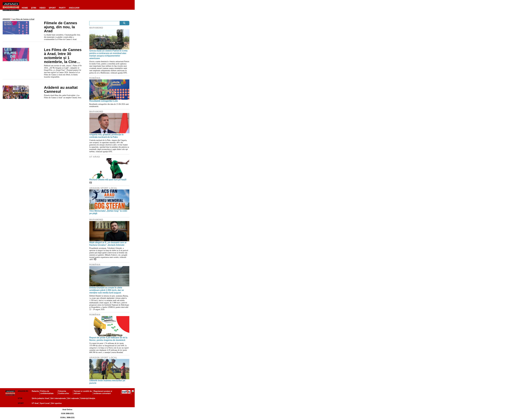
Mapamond (96, 28)
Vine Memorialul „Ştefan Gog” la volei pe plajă (108, 212)
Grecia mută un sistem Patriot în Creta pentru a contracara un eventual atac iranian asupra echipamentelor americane (108, 55)
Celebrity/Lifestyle (87, 398)
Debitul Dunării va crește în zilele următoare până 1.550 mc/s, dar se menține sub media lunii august (106, 290)
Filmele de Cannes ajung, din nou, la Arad (60, 27)
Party (62, 8)
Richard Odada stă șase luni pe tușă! (107, 179)
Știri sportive (56, 403)
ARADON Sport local (103, 188)
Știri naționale (73, 398)
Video (42, 8)
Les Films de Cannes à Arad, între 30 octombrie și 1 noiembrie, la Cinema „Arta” (63, 56)
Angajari (74, 8)
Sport (52, 8)
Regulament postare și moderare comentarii (103, 392)
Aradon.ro (23, 391)
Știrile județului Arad (40, 398)
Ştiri (33, 8)
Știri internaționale (58, 398)
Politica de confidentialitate (46, 392)
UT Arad (94, 157)
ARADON (6, 19)
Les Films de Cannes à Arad (23, 19)
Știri (20, 398)
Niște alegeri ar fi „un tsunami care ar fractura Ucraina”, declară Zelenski (108, 243)
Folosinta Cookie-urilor (63, 392)
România (95, 78)
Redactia (35, 391)
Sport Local (44, 403)
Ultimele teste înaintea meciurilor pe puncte (107, 381)
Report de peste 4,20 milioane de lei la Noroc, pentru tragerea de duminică (108, 338)
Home (25, 8)
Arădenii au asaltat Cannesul (61, 90)
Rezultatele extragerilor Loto (103, 101)
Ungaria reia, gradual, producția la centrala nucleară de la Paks (106, 135)
